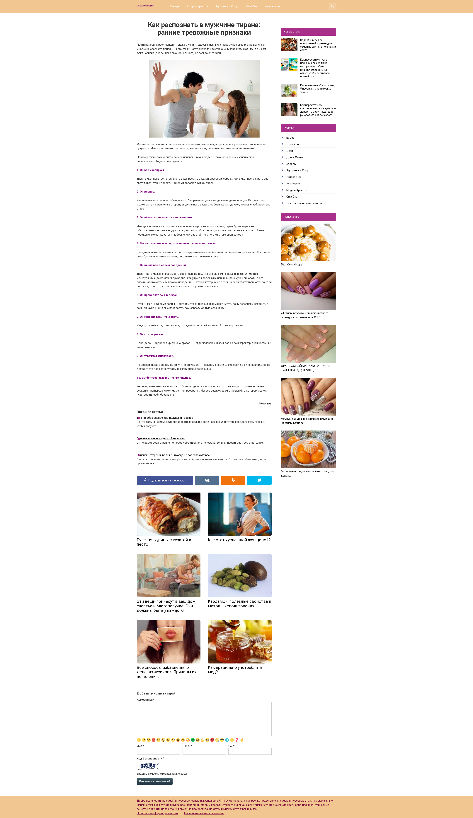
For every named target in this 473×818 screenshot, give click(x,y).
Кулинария (293, 183)
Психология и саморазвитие (304, 203)
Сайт (231, 746)
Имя (140, 746)
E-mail (187, 746)
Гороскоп (292, 144)
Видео (290, 137)
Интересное (272, 6)
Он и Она (251, 6)
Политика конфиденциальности (157, 813)
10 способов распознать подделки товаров (165, 417)
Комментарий (145, 699)
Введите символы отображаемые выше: (162, 773)
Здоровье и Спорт (227, 6)
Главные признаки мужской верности (161, 438)
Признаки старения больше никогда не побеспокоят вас (173, 455)
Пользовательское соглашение (204, 813)
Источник (265, 403)
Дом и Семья (294, 157)
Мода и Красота (197, 6)
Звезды (175, 6)
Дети (289, 150)
